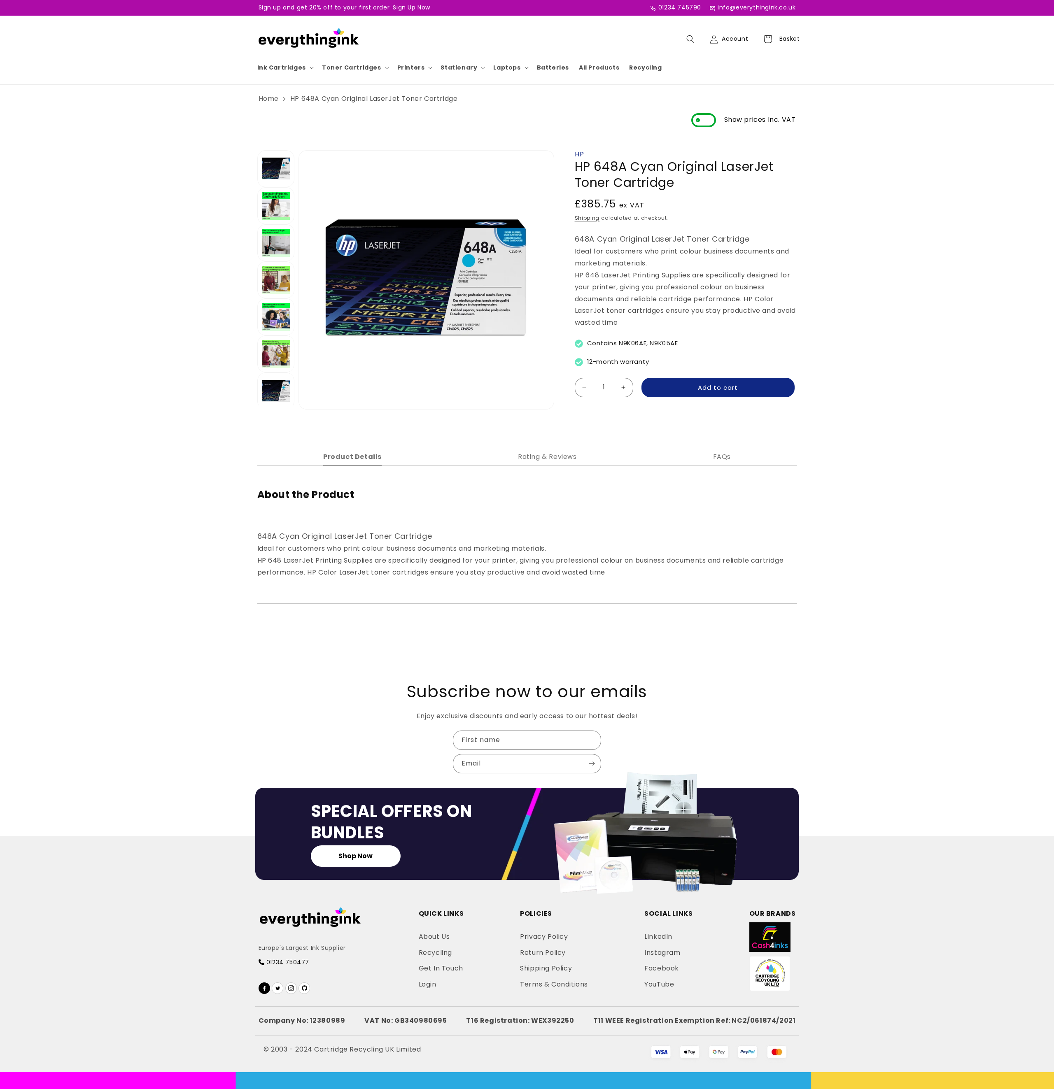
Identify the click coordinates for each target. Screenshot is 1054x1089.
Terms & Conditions (554, 984)
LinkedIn (658, 936)
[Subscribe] (592, 763)
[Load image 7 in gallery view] (275, 391)
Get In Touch (441, 968)
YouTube (659, 984)
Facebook (661, 968)
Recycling (645, 67)
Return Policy (543, 952)
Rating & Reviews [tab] (547, 456)
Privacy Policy (544, 936)
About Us (434, 936)
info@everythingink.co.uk (756, 7)
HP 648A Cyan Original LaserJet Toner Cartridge (374, 98)
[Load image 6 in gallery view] (275, 353)
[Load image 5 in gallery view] (275, 316)
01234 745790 (679, 7)
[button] (284, 67)
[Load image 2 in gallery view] (275, 205)
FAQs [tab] (722, 456)
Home (269, 98)
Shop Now (355, 856)
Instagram (662, 952)
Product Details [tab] (352, 456)
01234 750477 (286, 962)
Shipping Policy (546, 968)
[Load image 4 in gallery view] (275, 279)
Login (427, 984)
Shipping (587, 217)
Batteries (553, 67)
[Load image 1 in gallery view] (275, 168)
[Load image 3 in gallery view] (275, 242)
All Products (599, 67)
